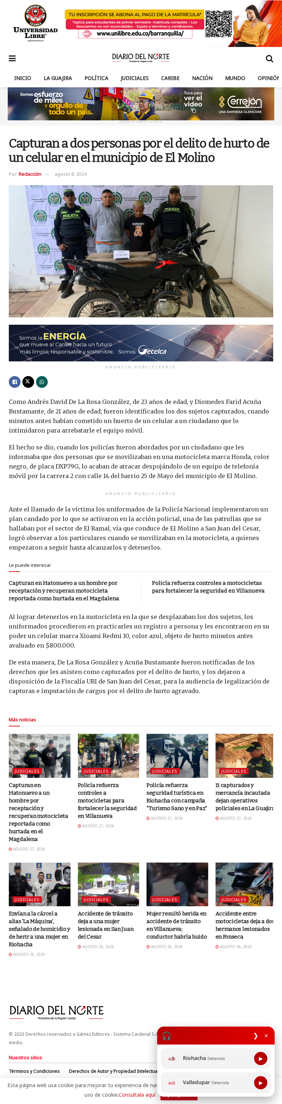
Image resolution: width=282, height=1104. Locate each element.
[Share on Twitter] (28, 382)
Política (96, 77)
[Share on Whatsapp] (42, 382)
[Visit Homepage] (140, 58)
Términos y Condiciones (34, 1071)
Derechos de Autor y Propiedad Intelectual (114, 1071)
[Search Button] (269, 58)
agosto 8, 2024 (70, 174)
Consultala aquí (137, 1094)
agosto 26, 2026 (28, 954)
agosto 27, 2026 (28, 849)
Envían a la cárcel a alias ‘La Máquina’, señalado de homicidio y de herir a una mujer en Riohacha (39, 929)
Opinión (269, 77)
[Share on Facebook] (15, 382)
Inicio (22, 77)
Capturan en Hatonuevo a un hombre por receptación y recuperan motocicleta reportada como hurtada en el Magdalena (64, 591)
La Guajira (58, 77)
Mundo (235, 77)
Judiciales (135, 77)
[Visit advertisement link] (141, 23)
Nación (202, 77)
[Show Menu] (12, 58)
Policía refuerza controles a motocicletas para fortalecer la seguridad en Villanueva (107, 800)
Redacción (30, 174)
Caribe (170, 77)
